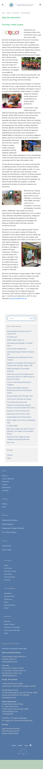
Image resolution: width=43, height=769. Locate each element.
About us (5, 476)
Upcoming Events (9, 605)
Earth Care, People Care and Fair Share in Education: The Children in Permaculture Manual (20, 431)
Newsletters (7, 593)
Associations (8, 574)
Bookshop (7, 621)
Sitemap (9, 455)
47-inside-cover (12, 337)
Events (6, 565)
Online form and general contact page (14, 648)
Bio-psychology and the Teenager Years (20, 396)
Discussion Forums (10, 571)
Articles (6, 608)
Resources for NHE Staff (12, 630)
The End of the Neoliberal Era (16, 349)
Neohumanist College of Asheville (13, 528)
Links (26, 745)
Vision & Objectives (8, 479)
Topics (9, 458)
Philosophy (5, 481)
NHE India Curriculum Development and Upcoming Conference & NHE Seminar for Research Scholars (21, 376)
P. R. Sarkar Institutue (9, 532)
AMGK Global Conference (15, 340)
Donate (20, 745)
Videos (6, 633)
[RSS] (18, 754)
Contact (14, 745)
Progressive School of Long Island (18, 411)
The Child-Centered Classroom (17, 402)
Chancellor (5, 490)
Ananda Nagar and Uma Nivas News (19, 417)
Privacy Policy (6, 550)
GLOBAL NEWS (12, 426)
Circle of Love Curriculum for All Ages (19, 399)
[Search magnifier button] (33, 318)
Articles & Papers (9, 624)
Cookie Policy (6, 546)
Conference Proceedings (12, 627)
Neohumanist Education (10, 520)
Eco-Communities (9, 577)
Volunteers (7, 580)
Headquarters (6, 487)
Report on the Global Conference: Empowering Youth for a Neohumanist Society (19, 390)
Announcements (9, 596)
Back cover (10, 442)
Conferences (8, 568)
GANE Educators (7, 524)
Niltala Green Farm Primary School (18, 414)
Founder (4, 484)
